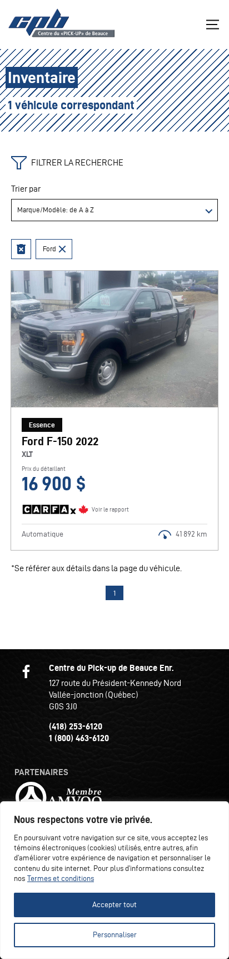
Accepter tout (114, 904)
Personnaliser (115, 935)
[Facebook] (26, 671)
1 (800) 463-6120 (79, 738)
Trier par (26, 188)
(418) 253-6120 (75, 726)
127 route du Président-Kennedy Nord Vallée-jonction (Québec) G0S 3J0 (115, 694)
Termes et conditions (60, 878)
